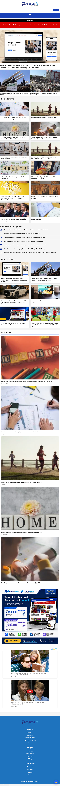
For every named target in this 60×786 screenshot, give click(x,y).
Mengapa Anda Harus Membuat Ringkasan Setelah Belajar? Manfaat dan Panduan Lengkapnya (30, 252)
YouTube (30, 772)
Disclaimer (30, 735)
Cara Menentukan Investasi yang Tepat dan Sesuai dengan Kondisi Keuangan (25, 249)
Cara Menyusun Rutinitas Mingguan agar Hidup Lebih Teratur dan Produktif (25, 245)
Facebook (30, 767)
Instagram (30, 769)
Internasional (30, 753)
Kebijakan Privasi (30, 737)
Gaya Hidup (30, 751)
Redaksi (30, 743)
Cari (56, 10)
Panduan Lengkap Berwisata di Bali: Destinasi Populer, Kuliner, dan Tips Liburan (26, 229)
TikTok (30, 774)
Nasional (30, 756)
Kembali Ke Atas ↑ (4, 785)
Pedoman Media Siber (30, 740)
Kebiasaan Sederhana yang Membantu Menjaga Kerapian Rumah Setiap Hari (25, 241)
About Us (30, 732)
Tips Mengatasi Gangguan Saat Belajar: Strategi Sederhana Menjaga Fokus (24, 237)
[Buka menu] (30, 15)
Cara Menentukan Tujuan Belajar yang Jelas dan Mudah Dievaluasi (22, 233)
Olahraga (30, 759)
